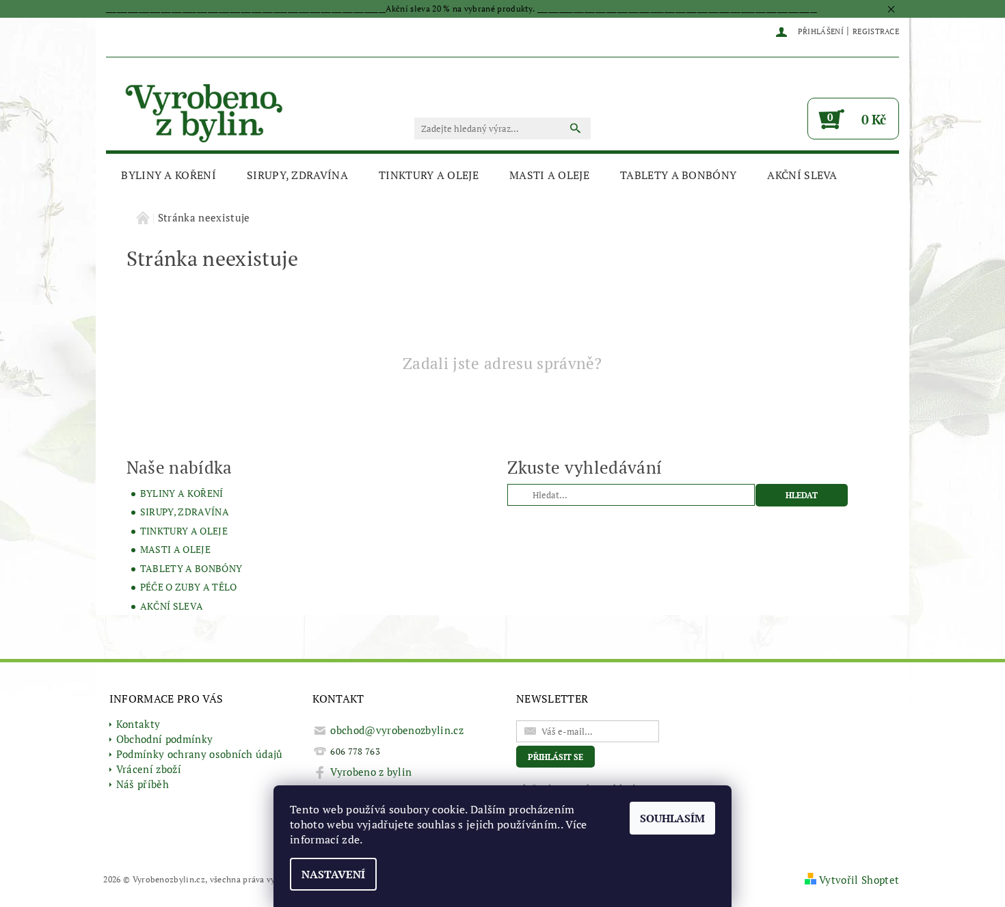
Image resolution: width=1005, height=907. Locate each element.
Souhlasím (672, 818)
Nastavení (333, 874)
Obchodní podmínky (164, 739)
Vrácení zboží (148, 769)
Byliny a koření (168, 174)
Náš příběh (142, 784)
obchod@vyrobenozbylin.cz (397, 730)
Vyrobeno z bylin (371, 772)
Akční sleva (802, 174)
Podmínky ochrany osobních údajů (199, 754)
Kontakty (138, 724)
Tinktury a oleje (429, 174)
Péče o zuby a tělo (188, 586)
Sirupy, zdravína (297, 174)
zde (351, 839)
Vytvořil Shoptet (859, 879)
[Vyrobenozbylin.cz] (205, 111)
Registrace (876, 31)
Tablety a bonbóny (678, 174)
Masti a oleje (549, 174)
